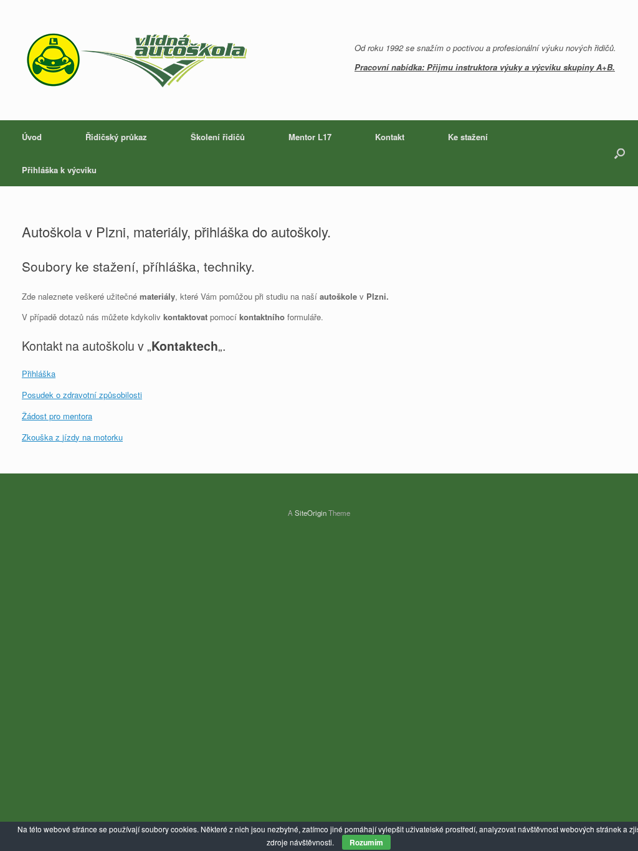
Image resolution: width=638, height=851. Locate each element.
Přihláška (38, 373)
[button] (619, 153)
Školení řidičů (218, 137)
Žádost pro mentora (57, 416)
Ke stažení (468, 137)
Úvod (32, 137)
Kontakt (389, 137)
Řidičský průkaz (116, 137)
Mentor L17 (309, 137)
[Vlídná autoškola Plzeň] (137, 60)
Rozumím (366, 842)
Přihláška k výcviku (59, 170)
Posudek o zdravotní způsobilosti (82, 395)
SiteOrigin (310, 513)
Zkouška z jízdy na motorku (72, 437)
